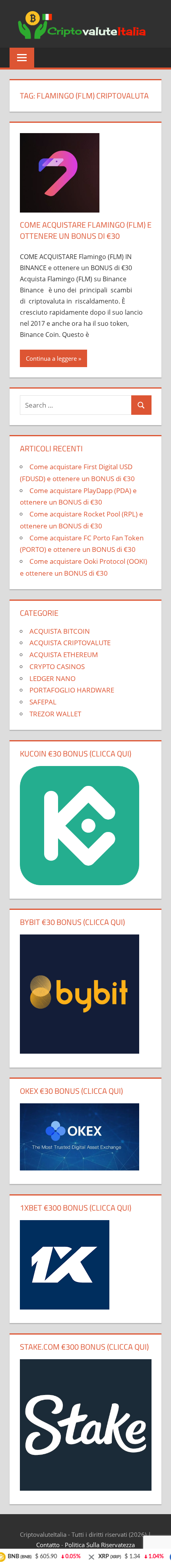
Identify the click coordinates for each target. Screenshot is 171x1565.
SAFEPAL (42, 701)
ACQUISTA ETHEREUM (63, 654)
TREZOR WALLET (55, 713)
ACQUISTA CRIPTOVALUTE (70, 642)
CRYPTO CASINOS (57, 666)
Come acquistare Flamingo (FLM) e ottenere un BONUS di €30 (86, 230)
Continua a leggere (51, 358)
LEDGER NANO (52, 678)
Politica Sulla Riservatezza (100, 1545)
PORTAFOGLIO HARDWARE (71, 689)
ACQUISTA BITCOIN (59, 631)
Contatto (48, 1545)
